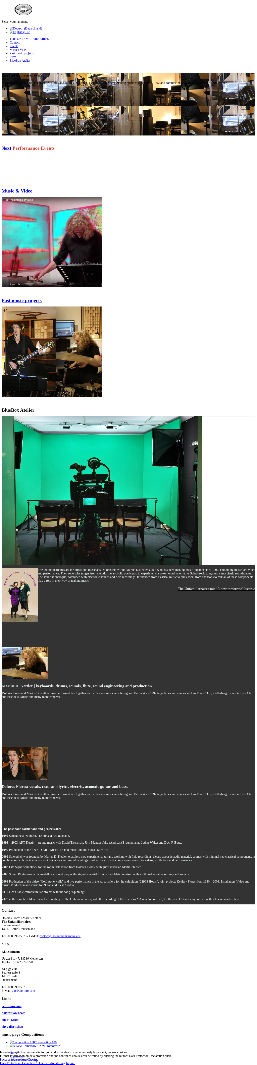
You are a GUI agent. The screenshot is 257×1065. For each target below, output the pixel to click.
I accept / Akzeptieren (14, 1059)
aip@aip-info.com (23, 990)
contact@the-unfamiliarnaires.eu (60, 936)
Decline (33, 1059)
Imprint (70, 1063)
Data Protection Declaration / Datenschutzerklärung (32, 1063)
